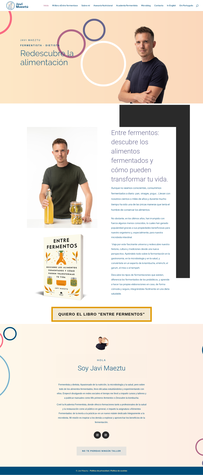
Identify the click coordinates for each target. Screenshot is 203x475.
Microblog (146, 6)
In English (171, 6)
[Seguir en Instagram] (97, 435)
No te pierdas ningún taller (101, 451)
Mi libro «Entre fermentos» (65, 6)
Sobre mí (85, 6)
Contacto (158, 6)
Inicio (46, 6)
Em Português (186, 6)
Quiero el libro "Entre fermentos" (101, 314)
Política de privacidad (100, 470)
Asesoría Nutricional (103, 6)
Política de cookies (118, 470)
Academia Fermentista (127, 6)
